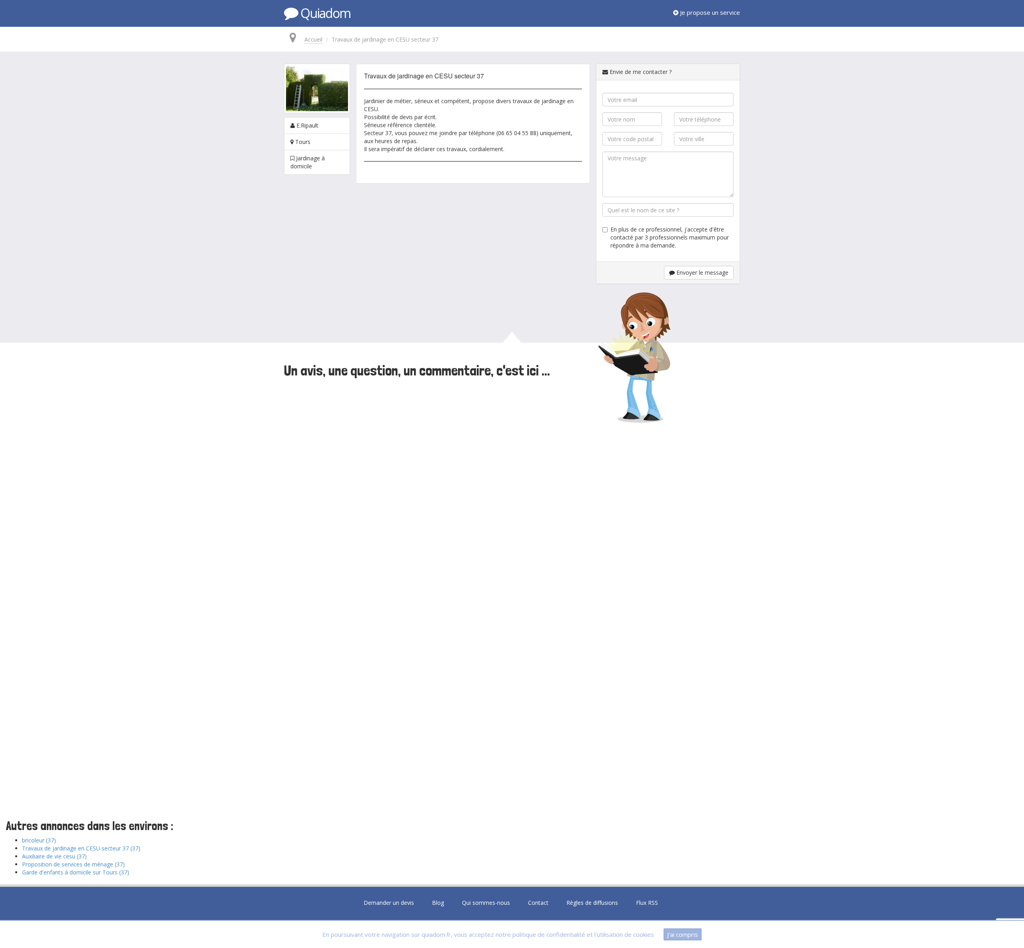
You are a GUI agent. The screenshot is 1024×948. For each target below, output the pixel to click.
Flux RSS (647, 902)
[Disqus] (512, 491)
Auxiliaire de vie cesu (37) (54, 856)
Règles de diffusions (592, 902)
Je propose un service (709, 12)
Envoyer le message (701, 272)
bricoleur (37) (39, 840)
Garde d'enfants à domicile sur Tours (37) (75, 872)
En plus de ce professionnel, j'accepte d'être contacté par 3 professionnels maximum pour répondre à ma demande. (669, 237)
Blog (438, 902)
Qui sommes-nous (486, 902)
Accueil (313, 39)
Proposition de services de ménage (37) (73, 864)
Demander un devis (389, 902)
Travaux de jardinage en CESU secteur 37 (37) (81, 848)
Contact (538, 902)
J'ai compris (682, 934)
